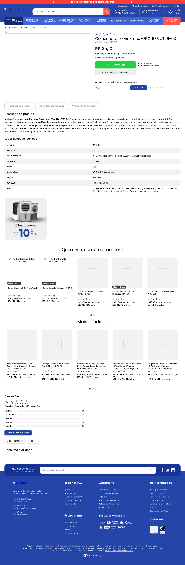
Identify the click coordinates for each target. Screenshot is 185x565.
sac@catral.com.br (125, 551)
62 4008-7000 (111, 551)
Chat (22, 513)
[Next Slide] (131, 2)
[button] (109, 57)
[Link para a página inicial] (6, 27)
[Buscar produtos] (106, 11)
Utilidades (13, 28)
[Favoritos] (170, 12)
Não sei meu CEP (155, 87)
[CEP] (112, 87)
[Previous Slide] (53, 2)
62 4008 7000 (126, 11)
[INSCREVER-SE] (150, 470)
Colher (43, 28)
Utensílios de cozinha (29, 28)
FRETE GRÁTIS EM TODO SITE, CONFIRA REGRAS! (92, 2)
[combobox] (71, 11)
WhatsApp (26, 506)
